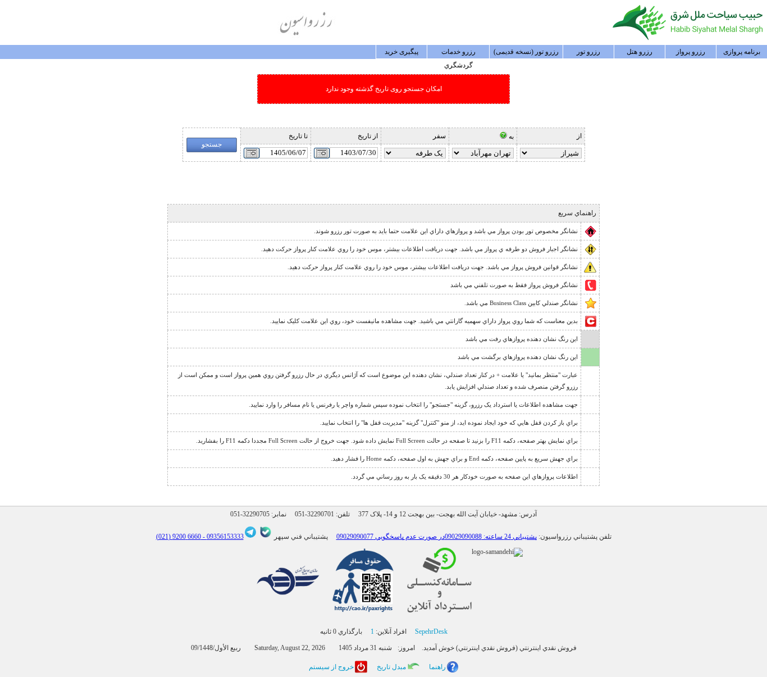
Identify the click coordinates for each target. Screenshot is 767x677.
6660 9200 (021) (178, 536)
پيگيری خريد (401, 52)
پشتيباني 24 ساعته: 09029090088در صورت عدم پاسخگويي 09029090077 (436, 536)
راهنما (437, 667)
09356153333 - (222, 536)
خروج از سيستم (331, 667)
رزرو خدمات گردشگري (458, 53)
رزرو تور (588, 52)
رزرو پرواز (690, 52)
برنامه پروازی (741, 52)
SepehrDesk (431, 631)
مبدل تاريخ (391, 667)
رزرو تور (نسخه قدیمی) (526, 52)
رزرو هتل (639, 52)
